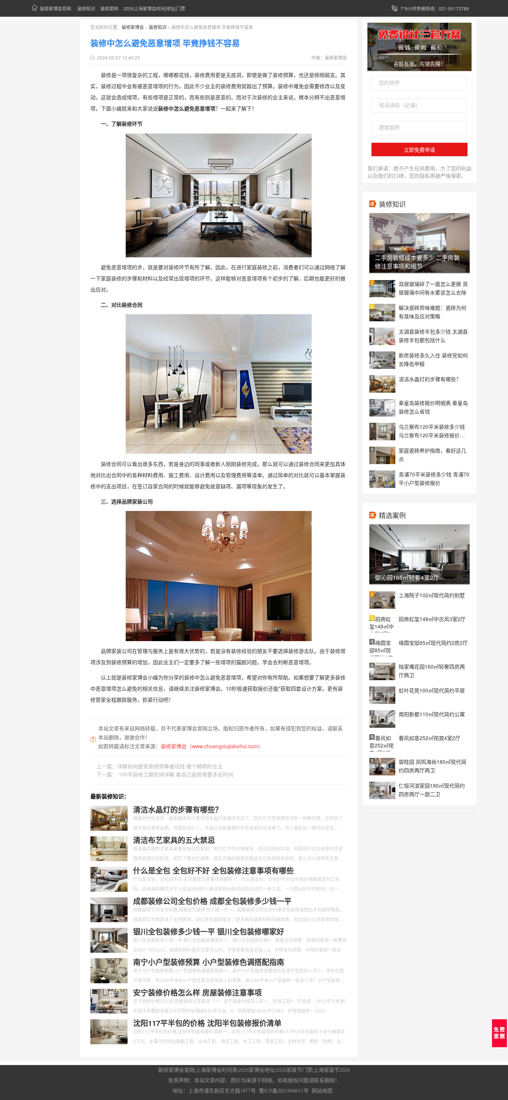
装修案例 (109, 8)
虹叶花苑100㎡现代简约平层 (432, 690)
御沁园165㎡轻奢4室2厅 (407, 577)
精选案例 (392, 515)
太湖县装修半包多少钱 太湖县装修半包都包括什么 (433, 336)
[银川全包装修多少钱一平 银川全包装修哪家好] (109, 939)
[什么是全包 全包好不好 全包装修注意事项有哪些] (109, 878)
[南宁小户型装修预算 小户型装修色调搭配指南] (109, 970)
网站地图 (322, 1091)
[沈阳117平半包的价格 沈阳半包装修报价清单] (109, 1031)
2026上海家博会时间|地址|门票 (154, 8)
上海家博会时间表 (216, 1070)
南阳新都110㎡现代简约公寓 (432, 714)
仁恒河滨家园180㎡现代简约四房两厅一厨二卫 (432, 790)
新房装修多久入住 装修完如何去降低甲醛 (433, 359)
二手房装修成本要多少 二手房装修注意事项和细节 (417, 261)
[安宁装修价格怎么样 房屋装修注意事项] (109, 1000)
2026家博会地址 (256, 1070)
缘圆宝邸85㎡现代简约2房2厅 (433, 642)
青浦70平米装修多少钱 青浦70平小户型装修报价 (434, 478)
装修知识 (86, 8)
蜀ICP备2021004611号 (284, 1091)
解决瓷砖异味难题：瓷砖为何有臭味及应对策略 (432, 312)
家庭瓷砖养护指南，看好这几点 (432, 455)
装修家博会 (133, 27)
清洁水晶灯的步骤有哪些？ (430, 379)
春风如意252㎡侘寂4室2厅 (429, 738)
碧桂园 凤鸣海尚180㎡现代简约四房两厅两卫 (432, 766)
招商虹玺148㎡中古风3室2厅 (432, 619)
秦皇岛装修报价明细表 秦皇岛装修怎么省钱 (433, 407)
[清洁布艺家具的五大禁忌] (109, 848)
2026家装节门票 (294, 1070)
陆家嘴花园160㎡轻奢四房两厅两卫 (432, 671)
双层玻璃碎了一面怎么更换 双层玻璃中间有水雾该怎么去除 (433, 288)
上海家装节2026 (332, 1070)
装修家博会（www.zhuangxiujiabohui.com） (212, 746)
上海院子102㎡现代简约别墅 (432, 595)
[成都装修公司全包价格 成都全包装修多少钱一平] (109, 909)
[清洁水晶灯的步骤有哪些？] (109, 817)
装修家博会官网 (55, 8)
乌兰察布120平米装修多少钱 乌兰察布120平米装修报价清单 (432, 431)
